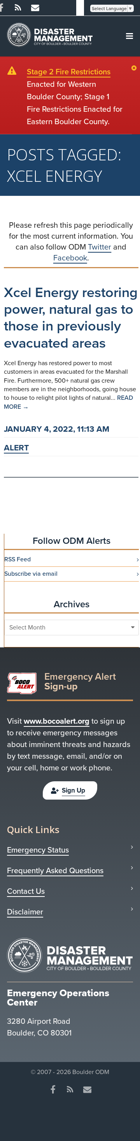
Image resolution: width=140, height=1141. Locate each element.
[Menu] (129, 36)
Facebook (70, 258)
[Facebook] (53, 1089)
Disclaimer (25, 911)
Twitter (99, 247)
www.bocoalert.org (56, 721)
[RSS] (18, 8)
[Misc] (35, 8)
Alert (16, 447)
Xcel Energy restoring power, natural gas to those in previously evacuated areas (71, 317)
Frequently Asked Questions (55, 870)
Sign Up (73, 790)
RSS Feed (17, 559)
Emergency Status (38, 849)
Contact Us (26, 891)
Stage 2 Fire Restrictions (68, 71)
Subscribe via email (31, 574)
